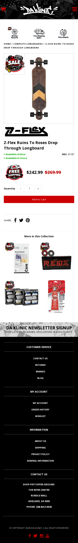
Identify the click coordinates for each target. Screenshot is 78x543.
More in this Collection (39, 236)
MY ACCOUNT (40, 403)
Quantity (9, 188)
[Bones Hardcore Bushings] (21, 313)
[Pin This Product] (28, 220)
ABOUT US (40, 441)
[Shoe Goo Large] (56, 313)
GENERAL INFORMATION (40, 460)
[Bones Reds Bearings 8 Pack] (56, 274)
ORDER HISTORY (40, 409)
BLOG (40, 378)
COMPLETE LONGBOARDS (28, 43)
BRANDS (40, 371)
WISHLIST (40, 416)
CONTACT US (40, 358)
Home (7, 43)
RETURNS (40, 365)
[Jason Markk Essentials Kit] (21, 274)
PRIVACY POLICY (40, 454)
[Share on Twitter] (21, 220)
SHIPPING (40, 447)
